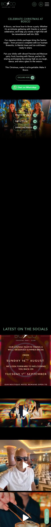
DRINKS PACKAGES (23, 127)
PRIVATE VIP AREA (23, 115)
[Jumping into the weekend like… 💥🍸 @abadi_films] (25, 465)
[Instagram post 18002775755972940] (25, 412)
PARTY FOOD (21, 121)
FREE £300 (47, 516)
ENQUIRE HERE (24, 78)
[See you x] (25, 360)
